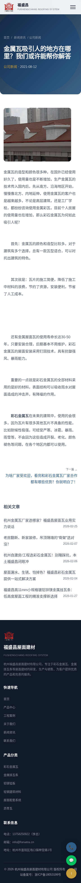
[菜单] (72, 7)
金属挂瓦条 (11, 775)
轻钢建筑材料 (12, 791)
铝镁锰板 (9, 783)
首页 (6, 37)
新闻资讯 (20, 37)
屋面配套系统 (12, 800)
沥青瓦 (8, 808)
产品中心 (9, 707)
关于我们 (9, 724)
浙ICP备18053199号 (48, 874)
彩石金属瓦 (11, 766)
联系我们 (9, 740)
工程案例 (9, 715)
